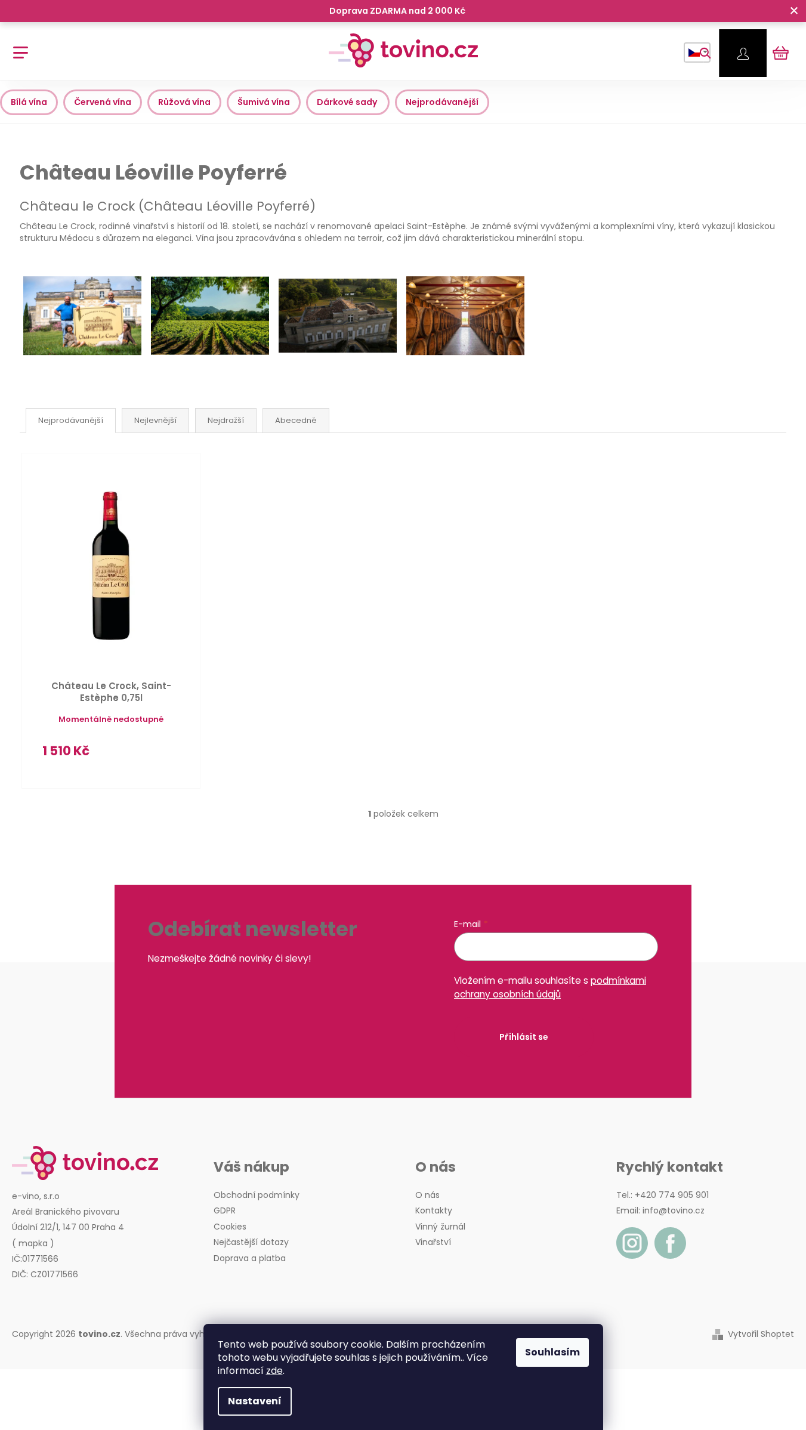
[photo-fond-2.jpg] (338, 293)
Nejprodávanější (442, 102)
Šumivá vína (263, 102)
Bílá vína (29, 102)
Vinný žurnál (440, 1227)
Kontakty (433, 1210)
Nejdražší (226, 420)
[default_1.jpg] (210, 295)
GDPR (225, 1210)
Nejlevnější (155, 420)
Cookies (230, 1227)
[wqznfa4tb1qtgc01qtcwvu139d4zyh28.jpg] (465, 295)
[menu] (16, 46)
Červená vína (102, 102)
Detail (152, 756)
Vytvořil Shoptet (761, 1334)
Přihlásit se (523, 1037)
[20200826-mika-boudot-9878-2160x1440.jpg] (82, 295)
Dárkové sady (348, 102)
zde (274, 1371)
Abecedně (296, 420)
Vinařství (433, 1242)
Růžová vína (184, 102)
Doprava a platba (250, 1258)
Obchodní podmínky (256, 1195)
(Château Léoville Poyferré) (168, 206)
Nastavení (255, 1401)
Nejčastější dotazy (251, 1242)
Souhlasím (552, 1352)
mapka (33, 1243)
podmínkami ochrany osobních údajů (550, 987)
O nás (427, 1195)
